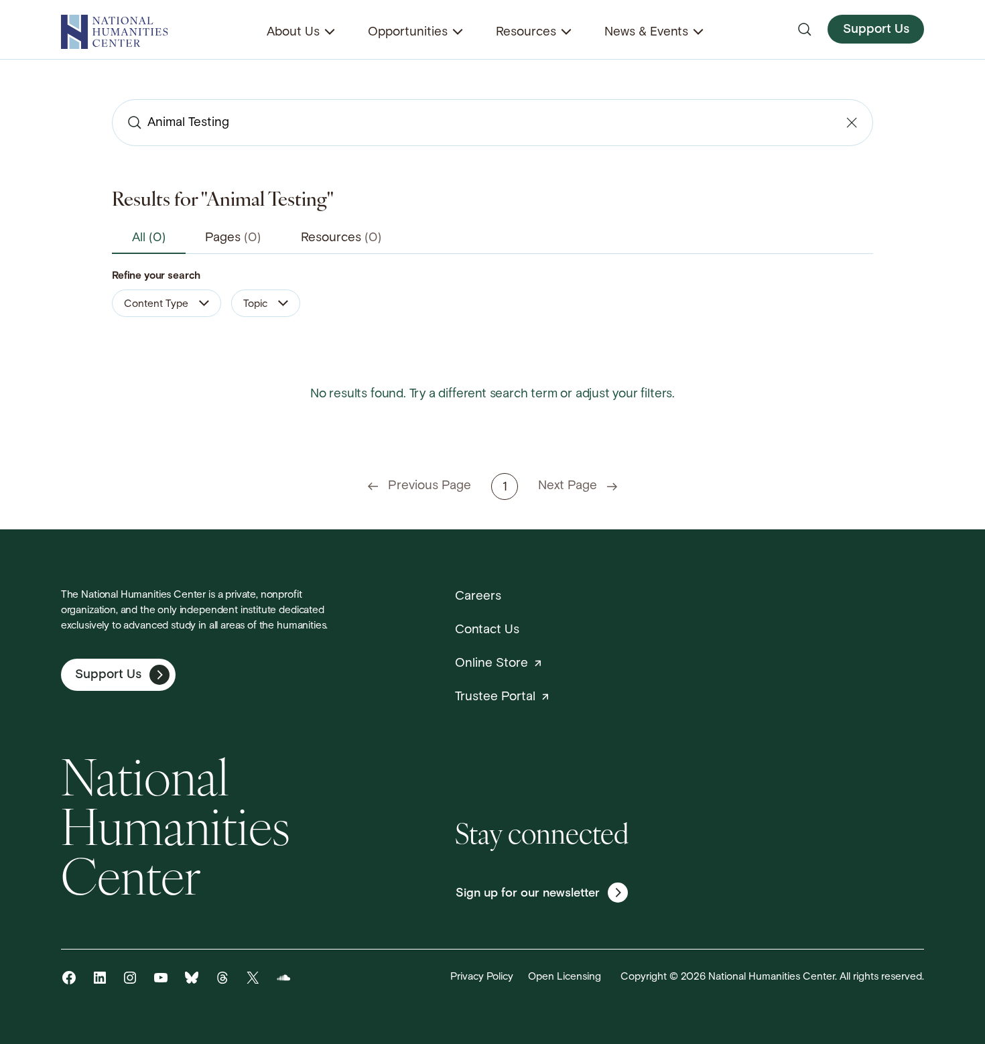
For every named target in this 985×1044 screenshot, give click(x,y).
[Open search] (805, 29)
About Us (293, 32)
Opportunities (408, 32)
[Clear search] (851, 122)
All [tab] (149, 238)
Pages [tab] (233, 238)
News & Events (646, 32)
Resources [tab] (341, 238)
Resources (526, 32)
